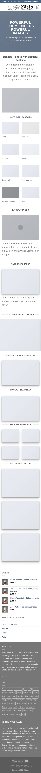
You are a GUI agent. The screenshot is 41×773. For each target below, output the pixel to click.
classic (4, 692)
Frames (5, 633)
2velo (4, 689)
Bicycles (5, 628)
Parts (4, 637)
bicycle (10, 689)
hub (26, 696)
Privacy (27, 765)
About (12, 765)
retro (10, 707)
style (8, 710)
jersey (9, 700)
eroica (36, 692)
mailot (4, 703)
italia (36, 696)
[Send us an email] (11, 675)
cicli (29, 689)
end (31, 692)
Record (4, 707)
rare (35, 703)
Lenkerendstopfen (18, 700)
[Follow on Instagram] (7, 675)
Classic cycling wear (10, 624)
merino (18, 703)
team (30, 710)
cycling (25, 692)
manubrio (11, 703)
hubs (31, 696)
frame (8, 696)
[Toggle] (38, 624)
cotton (19, 692)
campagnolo (18, 689)
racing (30, 703)
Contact (19, 765)
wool (23, 714)
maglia (35, 700)
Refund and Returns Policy (21, 766)
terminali (5, 714)
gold (13, 696)
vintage (12, 714)
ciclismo (35, 689)
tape (19, 710)
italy (3, 700)
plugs (24, 703)
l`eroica (28, 700)
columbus (12, 692)
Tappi (25, 710)
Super (14, 710)
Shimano (21, 707)
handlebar (20, 696)
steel (3, 710)
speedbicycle (30, 707)
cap (25, 689)
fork (3, 696)
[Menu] (3, 7)
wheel (18, 714)
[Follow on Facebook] (3, 675)
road (15, 707)
